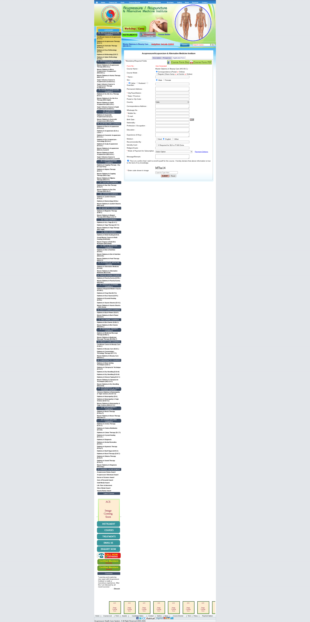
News (187, 2)
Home (103, 2)
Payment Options (201, 152)
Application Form (179, 58)
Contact (204, 2)
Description (157, 58)
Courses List (107, 616)
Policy (196, 616)
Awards (124, 616)
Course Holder (164, 34)
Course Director (134, 2)
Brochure (170, 2)
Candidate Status (137, 616)
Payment (195, 2)
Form (122, 2)
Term (189, 616)
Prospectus (167, 58)
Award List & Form (154, 2)
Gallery (179, 2)
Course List (113, 2)
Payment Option (207, 616)
